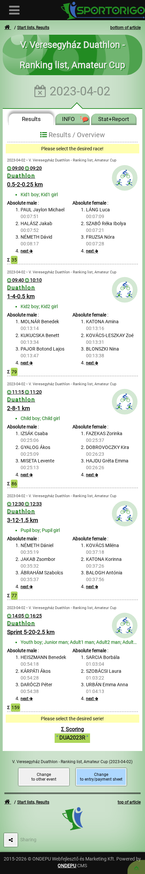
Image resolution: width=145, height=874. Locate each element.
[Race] (136, 867)
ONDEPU (67, 865)
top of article (129, 802)
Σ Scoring (72, 733)
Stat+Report (113, 119)
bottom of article (125, 27)
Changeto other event (43, 777)
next (24, 251)
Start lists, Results (33, 27)
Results (31, 119)
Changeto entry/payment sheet (101, 777)
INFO (72, 119)
